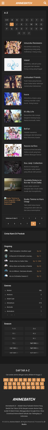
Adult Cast (24, 299)
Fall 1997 (34, 353)
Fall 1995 (14, 353)
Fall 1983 (14, 348)
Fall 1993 (34, 348)
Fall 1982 (34, 343)
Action (24, 290)
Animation (24, 311)
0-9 (7, 20)
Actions (24, 294)
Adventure (24, 303)
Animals (24, 307)
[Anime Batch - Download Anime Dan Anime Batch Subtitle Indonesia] (24, 5)
